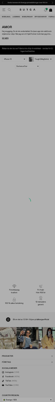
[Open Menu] (4, 10)
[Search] (9, 10)
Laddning (16, 16)
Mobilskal (6, 16)
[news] (45, 10)
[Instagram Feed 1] (28, 338)
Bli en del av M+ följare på (31, 319)
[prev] (2, 3)
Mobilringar (27, 16)
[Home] (27, 10)
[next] (52, 3)
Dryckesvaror (41, 16)
